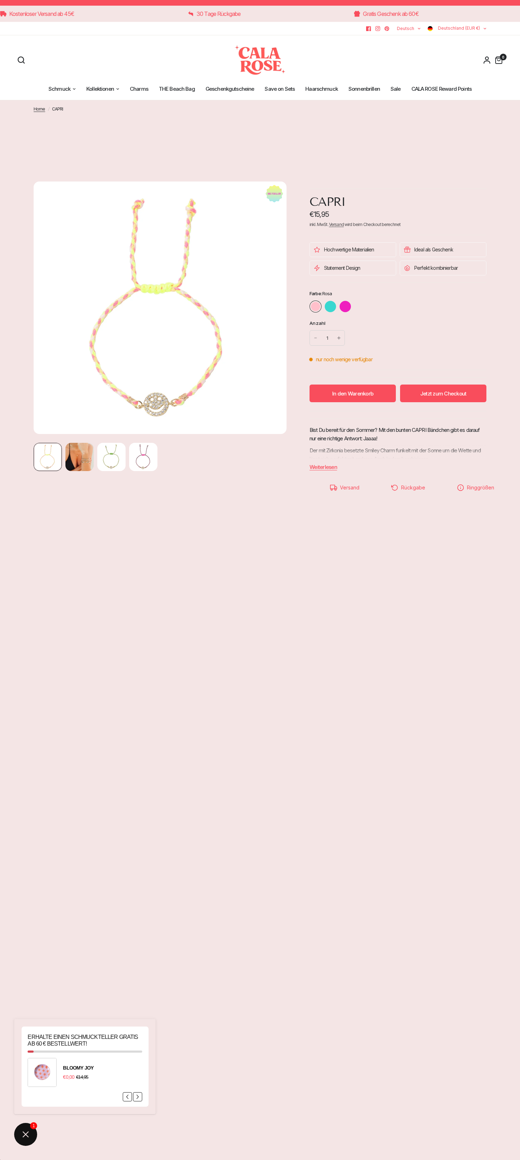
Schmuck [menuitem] (59, 88)
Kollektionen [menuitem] (100, 88)
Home (39, 109)
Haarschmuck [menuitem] (321, 88)
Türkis (330, 306)
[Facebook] (368, 28)
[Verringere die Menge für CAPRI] (315, 338)
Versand (336, 224)
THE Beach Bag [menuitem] (177, 88)
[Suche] (23, 60)
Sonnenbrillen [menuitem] (364, 88)
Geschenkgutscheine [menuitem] (230, 88)
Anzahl (318, 323)
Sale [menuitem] (396, 88)
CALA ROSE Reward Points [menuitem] (441, 88)
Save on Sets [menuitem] (280, 88)
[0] (497, 60)
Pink (345, 306)
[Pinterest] (387, 28)
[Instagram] (377, 28)
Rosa (315, 306)
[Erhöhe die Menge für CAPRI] (339, 338)
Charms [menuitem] (139, 88)
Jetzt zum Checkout (443, 393)
